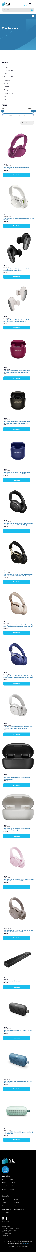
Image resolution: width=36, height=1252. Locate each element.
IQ (5, 99)
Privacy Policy (11, 1246)
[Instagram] (3, 1218)
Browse (4, 1183)
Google (6, 90)
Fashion (15, 1199)
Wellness (16, 1202)
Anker (6, 67)
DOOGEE (7, 80)
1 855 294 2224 (7, 1234)
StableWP (25, 1243)
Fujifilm (6, 83)
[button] (32, 15)
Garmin (6, 87)
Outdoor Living (6, 1209)
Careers (12, 1189)
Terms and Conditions (22, 1246)
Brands (4, 1189)
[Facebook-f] (6, 1218)
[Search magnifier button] (32, 10)
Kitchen (4, 1202)
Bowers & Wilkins (10, 77)
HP (5, 96)
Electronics (5, 1199)
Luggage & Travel (18, 1209)
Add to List (16, 175)
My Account (13, 1186)
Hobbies (15, 1206)
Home (3, 1179)
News (11, 1179)
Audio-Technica (9, 70)
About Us (4, 1186)
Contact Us (13, 1183)
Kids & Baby (5, 1212)
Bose (5, 74)
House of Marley (9, 93)
